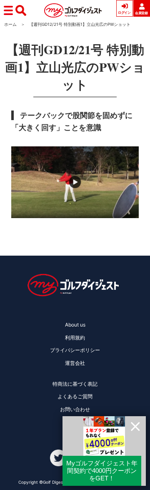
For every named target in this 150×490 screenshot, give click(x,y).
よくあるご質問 (75, 396)
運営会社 (75, 363)
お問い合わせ (75, 409)
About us (75, 325)
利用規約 (75, 337)
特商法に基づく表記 (75, 384)
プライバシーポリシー (75, 350)
